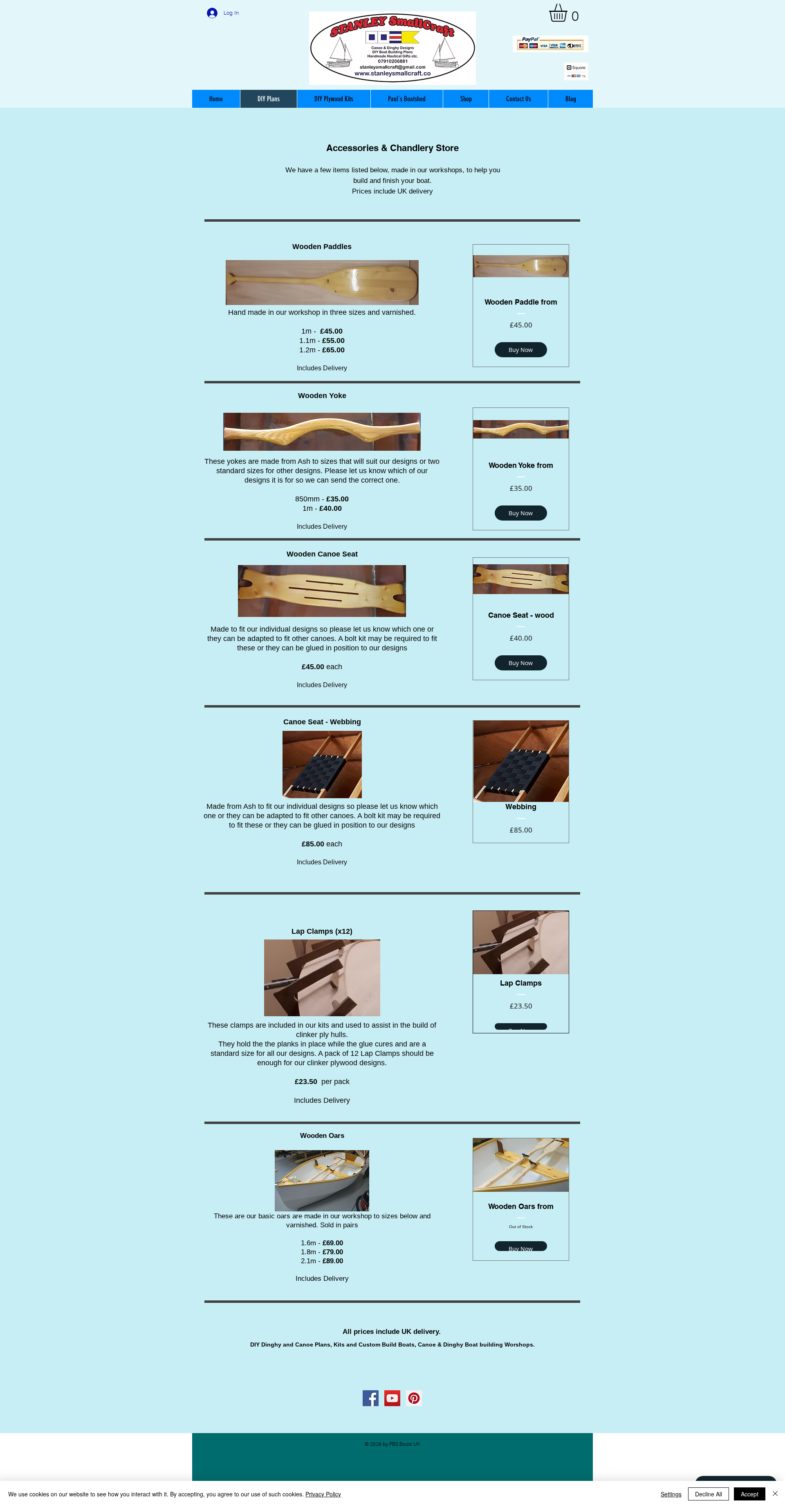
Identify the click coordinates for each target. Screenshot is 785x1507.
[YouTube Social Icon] (392, 1398)
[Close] (775, 1493)
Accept (749, 1494)
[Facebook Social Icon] (371, 1398)
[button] (568, 13)
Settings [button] (671, 1494)
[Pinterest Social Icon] (414, 1398)
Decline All (708, 1494)
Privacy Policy (323, 1494)
